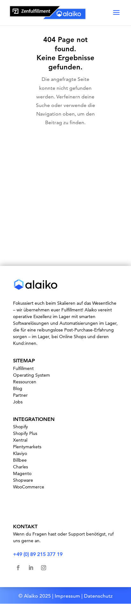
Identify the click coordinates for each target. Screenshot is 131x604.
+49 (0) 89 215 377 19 (38, 554)
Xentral (20, 440)
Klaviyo (20, 453)
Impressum (67, 596)
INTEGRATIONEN (34, 419)
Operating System (31, 375)
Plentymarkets (27, 447)
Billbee (20, 460)
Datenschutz (98, 596)
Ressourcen (24, 382)
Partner (20, 395)
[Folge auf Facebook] (18, 568)
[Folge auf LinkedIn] (31, 568)
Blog (17, 388)
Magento (22, 473)
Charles (20, 467)
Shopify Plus (25, 433)
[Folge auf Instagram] (43, 568)
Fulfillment (23, 368)
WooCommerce (28, 487)
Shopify (20, 427)
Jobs (18, 402)
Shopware (23, 480)
